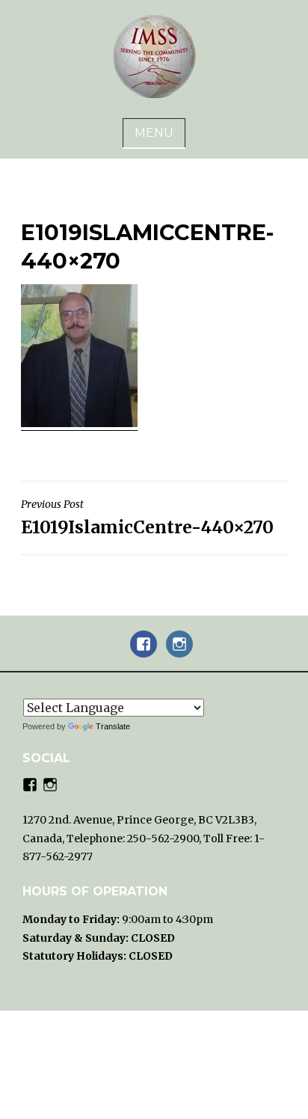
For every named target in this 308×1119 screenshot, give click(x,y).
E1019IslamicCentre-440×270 (147, 517)
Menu (154, 133)
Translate (113, 726)
